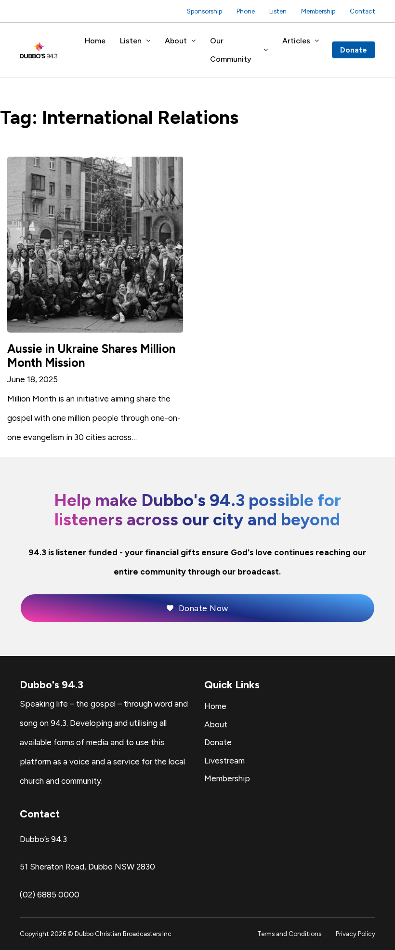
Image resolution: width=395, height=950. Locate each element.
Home (95, 40)
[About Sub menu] (194, 41)
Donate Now (203, 608)
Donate (353, 49)
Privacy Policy (355, 933)
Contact (362, 11)
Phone (246, 11)
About (176, 40)
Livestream (224, 760)
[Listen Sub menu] (148, 41)
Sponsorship (204, 11)
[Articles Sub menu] (317, 41)
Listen (278, 11)
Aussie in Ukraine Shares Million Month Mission (91, 355)
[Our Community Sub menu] (266, 50)
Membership (318, 11)
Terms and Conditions (289, 933)
